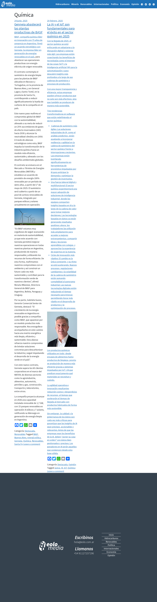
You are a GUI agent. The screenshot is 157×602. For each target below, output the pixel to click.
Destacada (30, 431)
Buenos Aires (20, 437)
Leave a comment (31, 444)
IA (62, 467)
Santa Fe (18, 444)
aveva (57, 467)
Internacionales (101, 4)
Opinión (135, 4)
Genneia (18, 441)
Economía (125, 4)
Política (114, 4)
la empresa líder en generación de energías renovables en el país (27, 53)
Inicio (111, 534)
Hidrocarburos (63, 4)
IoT (65, 467)
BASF (35, 434)
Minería (75, 4)
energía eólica (34, 437)
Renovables (86, 4)
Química (27, 441)
